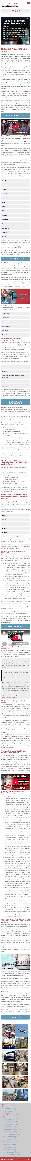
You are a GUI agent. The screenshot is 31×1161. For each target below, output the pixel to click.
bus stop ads (18, 95)
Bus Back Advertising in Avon (11, 1152)
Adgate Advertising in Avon (10, 1141)
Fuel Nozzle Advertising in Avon (11, 1156)
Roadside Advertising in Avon (11, 1128)
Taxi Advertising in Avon (9, 1144)
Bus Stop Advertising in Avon (10, 1124)
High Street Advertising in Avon (11, 1121)
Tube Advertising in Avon (9, 1126)
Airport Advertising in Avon (10, 1136)
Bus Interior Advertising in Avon (11, 1154)
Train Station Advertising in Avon (11, 1134)
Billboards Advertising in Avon (10, 1105)
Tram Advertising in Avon (9, 1139)
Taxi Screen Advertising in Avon (11, 1151)
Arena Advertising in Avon (10, 1137)
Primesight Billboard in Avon (10, 1119)
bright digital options (18, 281)
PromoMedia (9, 766)
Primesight (7, 572)
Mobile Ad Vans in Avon (9, 1149)
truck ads (9, 95)
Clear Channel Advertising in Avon (12, 1118)
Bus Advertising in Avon (9, 1146)
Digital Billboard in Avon (9, 1131)
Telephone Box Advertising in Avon (12, 1129)
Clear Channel (22, 571)
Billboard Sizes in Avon (9, 1108)
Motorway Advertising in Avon (11, 1133)
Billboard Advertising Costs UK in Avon (12, 1114)
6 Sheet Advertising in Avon (10, 1109)
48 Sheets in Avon (8, 1111)
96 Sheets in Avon (8, 1113)
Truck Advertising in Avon (10, 1147)
